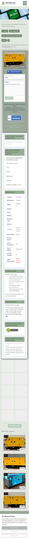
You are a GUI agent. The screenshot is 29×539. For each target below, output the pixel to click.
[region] (14, 526)
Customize (14, 531)
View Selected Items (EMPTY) (11, 35)
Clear (4, 40)
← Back (4, 31)
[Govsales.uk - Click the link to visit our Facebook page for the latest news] (14, 117)
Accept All (14, 528)
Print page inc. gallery (14, 425)
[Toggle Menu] (25, 3)
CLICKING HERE (11, 296)
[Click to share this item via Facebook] (14, 71)
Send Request (14, 31)
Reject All (14, 535)
